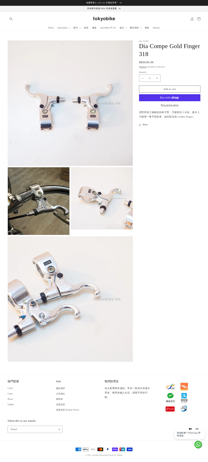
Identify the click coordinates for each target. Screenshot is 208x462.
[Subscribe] (59, 429)
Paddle (11, 404)
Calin (10, 394)
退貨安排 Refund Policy (67, 410)
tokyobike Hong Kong (100, 455)
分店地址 (60, 394)
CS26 (10, 388)
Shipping (142, 67)
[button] (11, 19)
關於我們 (60, 388)
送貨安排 (60, 404)
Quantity (143, 72)
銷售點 (59, 399)
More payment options (170, 105)
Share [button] (145, 125)
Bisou (10, 399)
